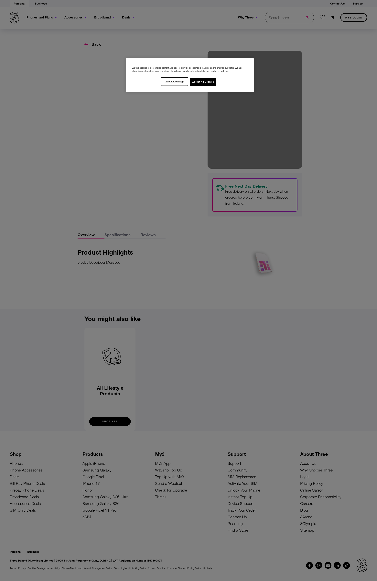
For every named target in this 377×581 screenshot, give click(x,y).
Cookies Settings (174, 81)
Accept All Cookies (203, 81)
